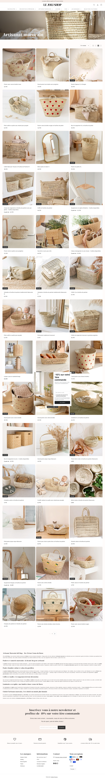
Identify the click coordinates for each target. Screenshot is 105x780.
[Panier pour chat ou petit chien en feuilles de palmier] (52, 526)
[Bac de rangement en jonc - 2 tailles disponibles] (18, 443)
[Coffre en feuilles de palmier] (52, 193)
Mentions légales (41, 763)
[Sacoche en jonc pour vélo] (52, 235)
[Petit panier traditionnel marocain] (52, 319)
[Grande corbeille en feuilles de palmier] (52, 361)
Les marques (76, 9)
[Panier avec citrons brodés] (52, 567)
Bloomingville (23, 761)
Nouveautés (12, 9)
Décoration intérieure (27, 9)
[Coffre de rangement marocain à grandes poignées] (86, 319)
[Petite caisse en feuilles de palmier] (86, 567)
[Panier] (101, 5)
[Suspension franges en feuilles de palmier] (18, 567)
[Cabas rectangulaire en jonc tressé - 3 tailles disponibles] (86, 235)
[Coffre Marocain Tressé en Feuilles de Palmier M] (18, 151)
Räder (21, 763)
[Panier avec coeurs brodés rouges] (86, 608)
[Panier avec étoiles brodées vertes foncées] (52, 608)
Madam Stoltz (23, 757)
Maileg (22, 759)
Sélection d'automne (90, 9)
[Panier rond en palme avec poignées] (18, 235)
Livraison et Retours (41, 761)
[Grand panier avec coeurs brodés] (18, 402)
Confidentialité (40, 766)
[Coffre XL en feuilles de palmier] (86, 277)
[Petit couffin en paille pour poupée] (18, 319)
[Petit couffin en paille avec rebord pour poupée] (18, 110)
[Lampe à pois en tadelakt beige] (18, 361)
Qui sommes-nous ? (42, 757)
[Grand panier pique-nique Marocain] (52, 443)
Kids (66, 9)
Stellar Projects (54, 777)
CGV (38, 759)
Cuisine (58, 9)
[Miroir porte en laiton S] (52, 151)
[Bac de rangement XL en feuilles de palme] (86, 110)
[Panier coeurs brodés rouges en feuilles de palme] (52, 110)
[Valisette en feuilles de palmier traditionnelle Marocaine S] (52, 277)
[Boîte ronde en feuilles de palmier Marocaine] (86, 484)
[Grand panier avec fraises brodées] (86, 361)
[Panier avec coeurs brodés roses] (18, 68)
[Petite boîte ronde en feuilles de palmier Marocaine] (86, 443)
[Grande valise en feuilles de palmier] (86, 526)
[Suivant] (54, 633)
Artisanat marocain (45, 9)
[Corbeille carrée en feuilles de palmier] (18, 484)
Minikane (22, 766)
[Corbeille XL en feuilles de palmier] (86, 402)
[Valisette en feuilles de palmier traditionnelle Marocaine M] (18, 277)
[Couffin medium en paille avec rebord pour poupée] (52, 484)
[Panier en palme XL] (86, 151)
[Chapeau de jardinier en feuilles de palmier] (18, 608)
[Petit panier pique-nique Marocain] (18, 526)
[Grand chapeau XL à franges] (86, 68)
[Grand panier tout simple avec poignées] (52, 68)
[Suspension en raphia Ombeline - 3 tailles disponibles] (86, 193)
